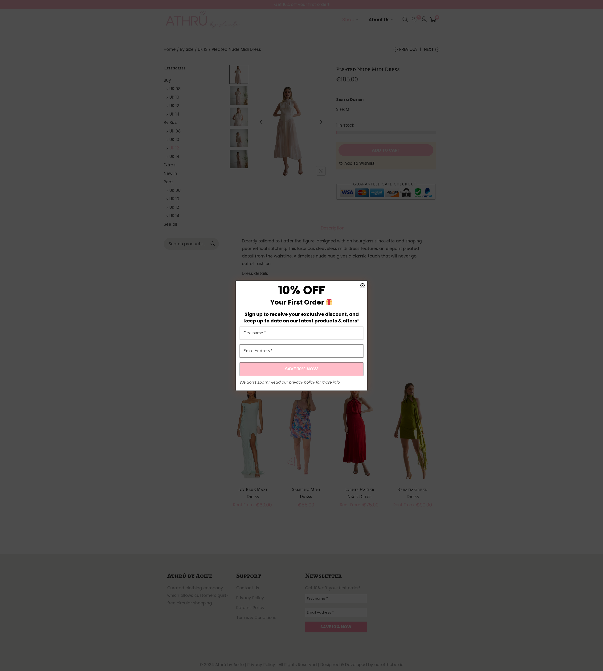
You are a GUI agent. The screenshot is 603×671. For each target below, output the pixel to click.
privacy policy (302, 382)
